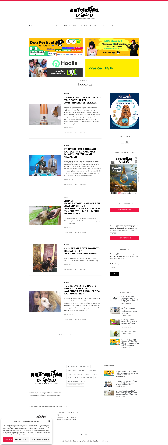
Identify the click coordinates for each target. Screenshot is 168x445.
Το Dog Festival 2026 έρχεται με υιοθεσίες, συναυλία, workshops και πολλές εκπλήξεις (130, 342)
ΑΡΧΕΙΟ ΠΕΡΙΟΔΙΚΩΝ (124, 210)
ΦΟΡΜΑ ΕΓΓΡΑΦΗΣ (125, 238)
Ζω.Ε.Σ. (83, 381)
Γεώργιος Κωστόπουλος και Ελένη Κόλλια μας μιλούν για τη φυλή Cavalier (80, 153)
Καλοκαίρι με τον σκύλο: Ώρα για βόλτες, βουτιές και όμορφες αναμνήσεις (129, 322)
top (96, 377)
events (87, 374)
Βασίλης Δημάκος (73, 381)
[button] (49, 421)
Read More (68, 128)
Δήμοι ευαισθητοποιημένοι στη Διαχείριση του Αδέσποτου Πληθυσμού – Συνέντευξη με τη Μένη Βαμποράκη (82, 207)
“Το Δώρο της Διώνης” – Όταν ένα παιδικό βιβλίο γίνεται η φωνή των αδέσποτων (126, 383)
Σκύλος (66, 25)
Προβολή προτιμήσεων (40, 439)
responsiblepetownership (83, 377)
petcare (94, 374)
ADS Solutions (103, 441)
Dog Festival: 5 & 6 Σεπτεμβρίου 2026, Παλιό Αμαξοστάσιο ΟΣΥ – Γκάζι (129, 299)
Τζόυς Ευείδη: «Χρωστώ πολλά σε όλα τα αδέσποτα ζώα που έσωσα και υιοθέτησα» (82, 290)
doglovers (92, 370)
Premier (70, 377)
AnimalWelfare (84, 367)
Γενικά (57, 25)
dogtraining (78, 374)
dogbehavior (72, 370)
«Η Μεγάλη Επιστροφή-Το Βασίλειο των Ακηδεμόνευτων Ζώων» (82, 251)
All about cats (72, 367)
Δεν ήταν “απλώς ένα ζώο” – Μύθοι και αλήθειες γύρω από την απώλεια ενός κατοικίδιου (126, 392)
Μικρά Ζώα (93, 25)
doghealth (82, 370)
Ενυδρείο (83, 25)
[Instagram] (31, 25)
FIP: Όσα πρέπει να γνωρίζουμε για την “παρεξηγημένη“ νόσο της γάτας (129, 310)
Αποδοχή (8, 439)
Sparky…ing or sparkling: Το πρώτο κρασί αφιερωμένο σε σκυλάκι (82, 100)
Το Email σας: (114, 264)
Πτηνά (103, 25)
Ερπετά (110, 25)
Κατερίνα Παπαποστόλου (75, 385)
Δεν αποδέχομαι (21, 439)
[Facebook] (29, 25)
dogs (69, 374)
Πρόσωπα (83, 133)
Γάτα (74, 25)
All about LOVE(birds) (128, 331)
